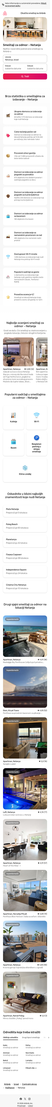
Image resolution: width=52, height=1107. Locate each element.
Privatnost (21, 1106)
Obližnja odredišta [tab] (10, 1037)
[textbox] (14, 68)
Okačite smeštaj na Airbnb (33, 13)
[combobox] (25, 59)
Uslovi (30, 1106)
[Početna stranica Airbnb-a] (5, 13)
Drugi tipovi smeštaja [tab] (31, 1037)
